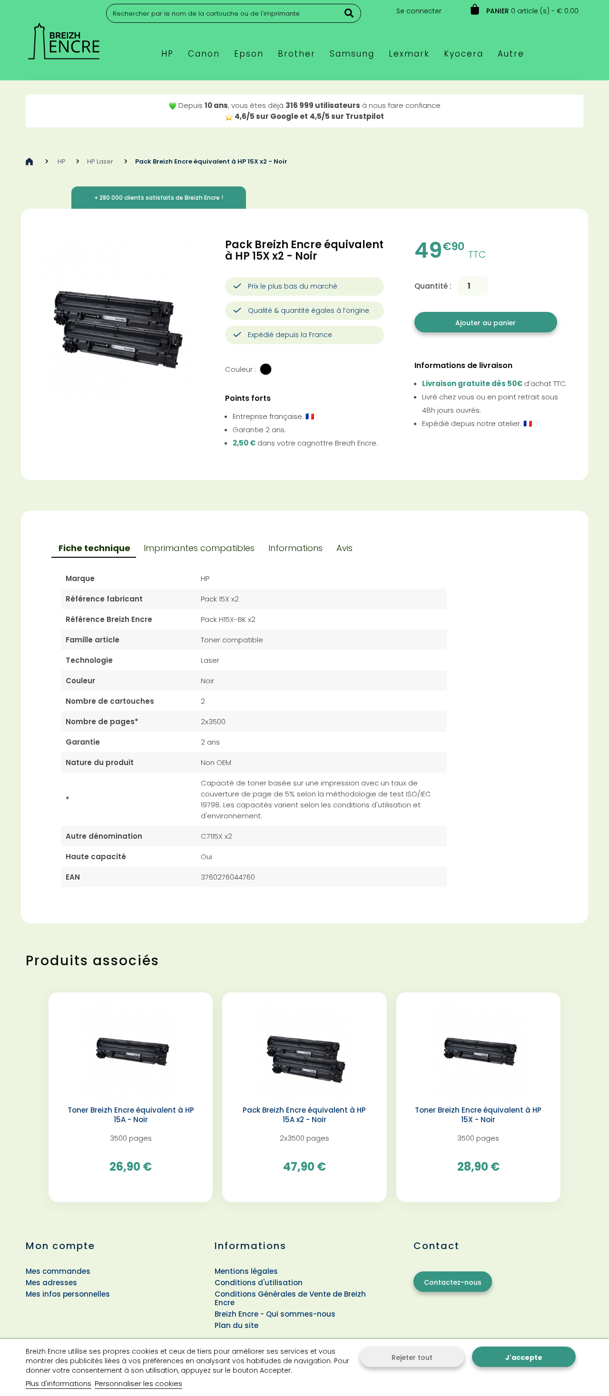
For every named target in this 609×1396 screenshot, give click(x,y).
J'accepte (523, 1357)
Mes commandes (58, 1271)
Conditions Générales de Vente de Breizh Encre (290, 1298)
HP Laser (100, 161)
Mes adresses (51, 1283)
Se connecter (419, 11)
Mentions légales (246, 1271)
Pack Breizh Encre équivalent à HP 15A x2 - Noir (304, 1115)
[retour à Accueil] (29, 161)
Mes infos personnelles (68, 1294)
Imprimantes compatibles (199, 548)
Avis (344, 548)
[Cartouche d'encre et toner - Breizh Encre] (64, 37)
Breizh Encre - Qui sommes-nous (275, 1314)
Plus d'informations (58, 1383)
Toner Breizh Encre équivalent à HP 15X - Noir (478, 1115)
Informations (295, 548)
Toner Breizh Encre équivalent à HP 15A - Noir (131, 1115)
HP (61, 161)
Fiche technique (94, 548)
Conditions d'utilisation (259, 1283)
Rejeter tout (412, 1357)
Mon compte (60, 1245)
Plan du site (236, 1325)
